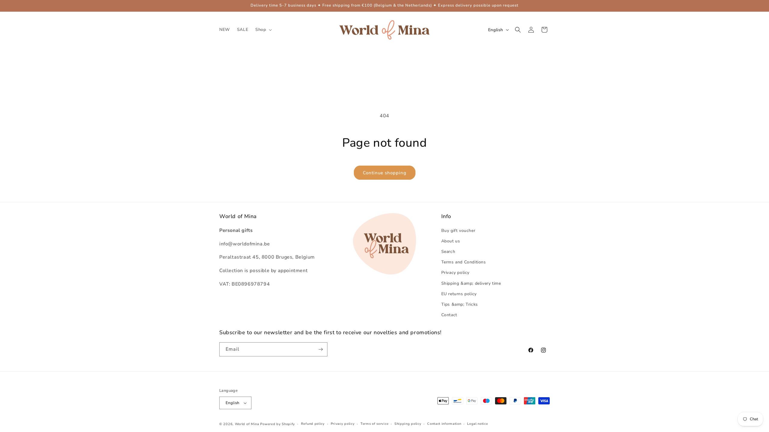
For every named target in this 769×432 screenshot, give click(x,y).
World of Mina (247, 424)
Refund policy (313, 424)
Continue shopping (384, 173)
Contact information (444, 424)
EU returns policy (459, 294)
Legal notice (477, 424)
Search (448, 251)
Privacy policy (455, 272)
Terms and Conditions (463, 262)
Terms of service (374, 424)
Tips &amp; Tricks (459, 304)
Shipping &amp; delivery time (471, 283)
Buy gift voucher (458, 230)
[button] (263, 29)
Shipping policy (407, 424)
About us (450, 241)
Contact (449, 315)
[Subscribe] (320, 349)
